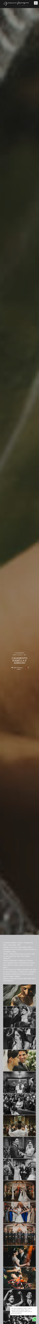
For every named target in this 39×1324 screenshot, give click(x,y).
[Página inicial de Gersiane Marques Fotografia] (19, 4)
